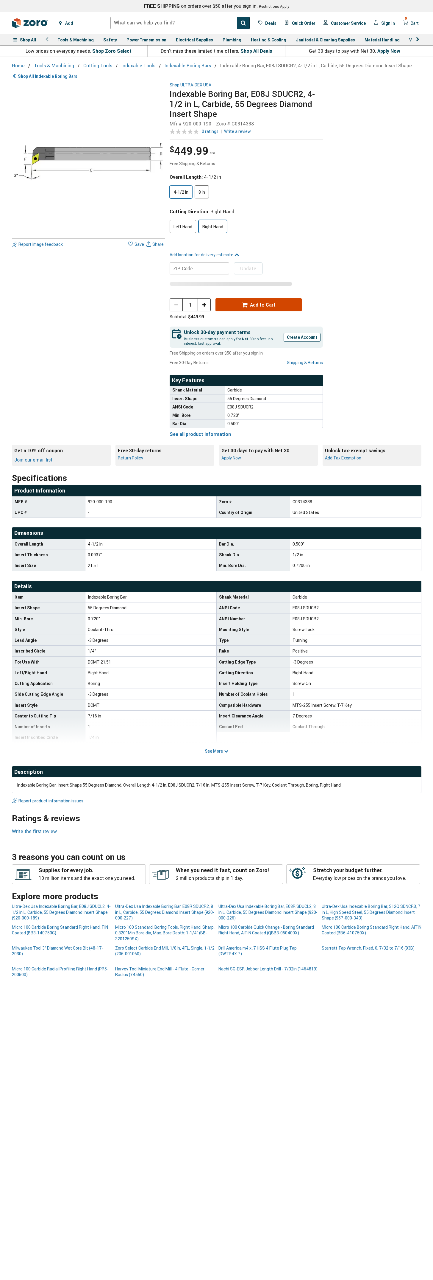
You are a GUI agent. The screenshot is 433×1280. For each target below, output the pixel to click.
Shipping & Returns (305, 362)
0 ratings (210, 131)
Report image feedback (40, 244)
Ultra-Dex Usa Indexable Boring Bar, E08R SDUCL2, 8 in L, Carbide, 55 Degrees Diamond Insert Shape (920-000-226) (268, 912)
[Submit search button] (243, 23)
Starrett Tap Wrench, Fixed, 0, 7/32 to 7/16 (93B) (368, 948)
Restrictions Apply (274, 6)
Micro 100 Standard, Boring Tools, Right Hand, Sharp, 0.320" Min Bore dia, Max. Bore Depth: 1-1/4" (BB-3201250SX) (165, 933)
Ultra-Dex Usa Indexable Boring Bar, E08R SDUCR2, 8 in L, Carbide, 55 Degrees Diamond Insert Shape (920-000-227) (164, 912)
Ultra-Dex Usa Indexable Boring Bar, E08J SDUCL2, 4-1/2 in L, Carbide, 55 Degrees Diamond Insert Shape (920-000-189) (61, 912)
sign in (250, 6)
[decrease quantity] (176, 304)
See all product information (200, 434)
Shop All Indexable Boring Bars (47, 76)
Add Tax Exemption (343, 458)
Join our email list (33, 459)
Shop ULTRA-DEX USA (190, 85)
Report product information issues (50, 801)
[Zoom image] (88, 159)
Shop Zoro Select (112, 51)
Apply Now (388, 51)
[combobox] (180, 23)
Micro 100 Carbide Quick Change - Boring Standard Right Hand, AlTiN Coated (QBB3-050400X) (266, 930)
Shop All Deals (256, 51)
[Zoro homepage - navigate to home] (30, 23)
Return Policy (130, 458)
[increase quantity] (204, 304)
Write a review (237, 131)
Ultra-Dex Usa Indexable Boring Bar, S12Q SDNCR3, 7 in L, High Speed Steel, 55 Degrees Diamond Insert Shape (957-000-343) (371, 912)
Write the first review (34, 831)
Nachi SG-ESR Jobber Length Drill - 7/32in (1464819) (268, 969)
